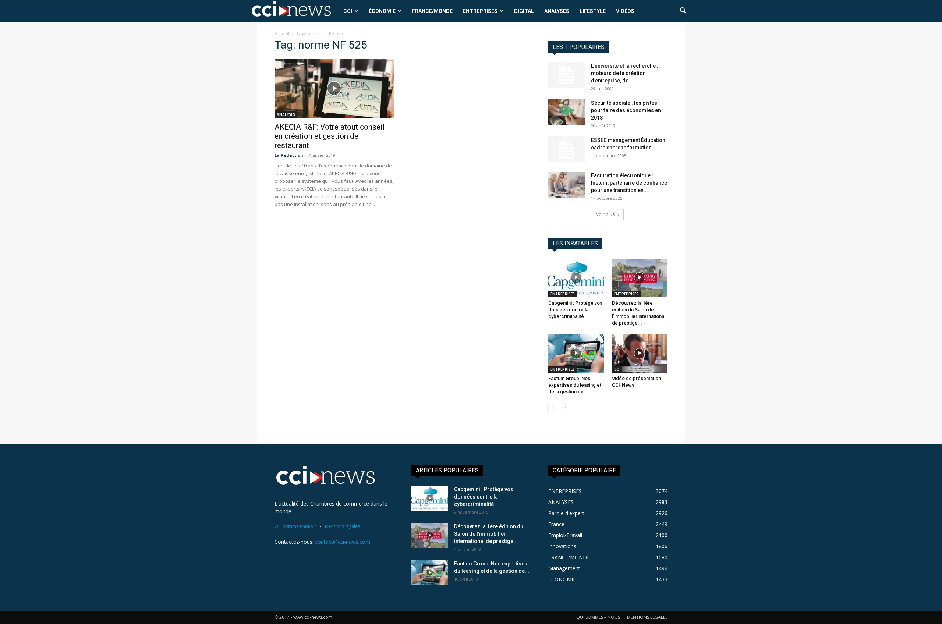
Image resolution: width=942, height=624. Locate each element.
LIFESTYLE (593, 11)
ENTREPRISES (480, 11)
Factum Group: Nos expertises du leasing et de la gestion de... (574, 385)
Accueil (282, 34)
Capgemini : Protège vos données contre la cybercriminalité (575, 309)
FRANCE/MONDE (432, 11)
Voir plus (605, 214)
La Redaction (289, 155)
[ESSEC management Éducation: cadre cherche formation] (566, 149)
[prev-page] (552, 407)
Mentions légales (342, 526)
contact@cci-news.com (342, 541)
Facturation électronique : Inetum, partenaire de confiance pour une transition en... (629, 183)
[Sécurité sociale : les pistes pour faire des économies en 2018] (566, 112)
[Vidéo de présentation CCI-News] (640, 353)
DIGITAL (524, 11)
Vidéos (625, 11)
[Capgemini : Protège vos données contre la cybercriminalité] (576, 278)
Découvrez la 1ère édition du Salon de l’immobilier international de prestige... (488, 534)
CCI (347, 11)
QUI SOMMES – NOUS (598, 617)
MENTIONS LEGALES (647, 617)
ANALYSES (556, 11)
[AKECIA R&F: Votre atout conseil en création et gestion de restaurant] (334, 88)
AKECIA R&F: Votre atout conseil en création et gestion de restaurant (330, 136)
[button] (683, 11)
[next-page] (564, 407)
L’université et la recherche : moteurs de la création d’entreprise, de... (624, 73)
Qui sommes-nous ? (295, 526)
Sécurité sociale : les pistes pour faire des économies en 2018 (626, 110)
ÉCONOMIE (382, 11)
